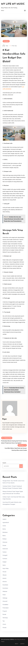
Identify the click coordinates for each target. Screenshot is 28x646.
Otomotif (5, 601)
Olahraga (5, 598)
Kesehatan (5, 585)
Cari (21, 466)
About (16, 643)
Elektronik (5, 549)
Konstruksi (5, 588)
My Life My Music (13, 4)
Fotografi (5, 555)
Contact (22, 643)
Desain (4, 545)
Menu (2, 10)
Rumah (4, 614)
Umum (4, 624)
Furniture (6, 41)
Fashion (4, 552)
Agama (4, 519)
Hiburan (4, 575)
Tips (4, 621)
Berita (4, 529)
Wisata (4, 627)
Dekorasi (5, 542)
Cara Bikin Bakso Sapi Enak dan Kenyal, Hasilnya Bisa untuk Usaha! (16, 449)
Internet (5, 581)
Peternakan (6, 608)
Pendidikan (5, 604)
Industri (4, 578)
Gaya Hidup (6, 568)
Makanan (5, 591)
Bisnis (4, 535)
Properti (5, 611)
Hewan (4, 572)
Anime (4, 526)
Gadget (4, 562)
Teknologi (5, 618)
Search (4, 463)
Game (4, 565)
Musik (4, 595)
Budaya (4, 539)
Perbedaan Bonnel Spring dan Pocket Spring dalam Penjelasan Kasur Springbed (14, 442)
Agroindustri (6, 522)
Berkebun (5, 532)
